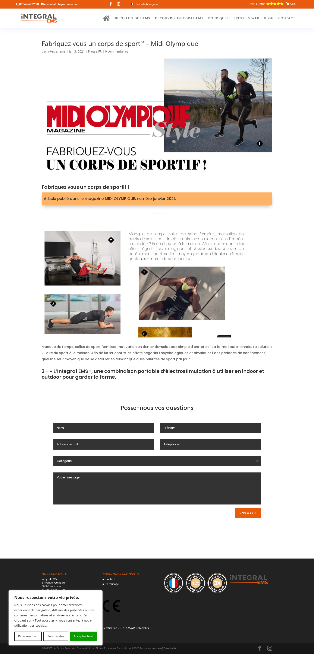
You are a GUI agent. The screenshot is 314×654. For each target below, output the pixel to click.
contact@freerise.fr (164, 648)
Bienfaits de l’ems (132, 18)
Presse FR (95, 51)
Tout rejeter (55, 636)
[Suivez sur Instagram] (119, 4)
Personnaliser (28, 636)
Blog (269, 18)
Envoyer (248, 513)
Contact (286, 18)
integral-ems (56, 51)
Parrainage (112, 584)
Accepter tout (83, 636)
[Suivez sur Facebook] (110, 4)
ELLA (98, 648)
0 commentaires (116, 51)
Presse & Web (246, 18)
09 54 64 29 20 (56, 590)
